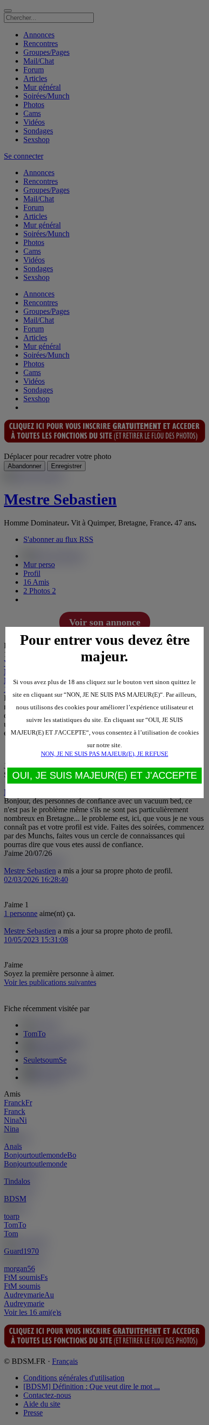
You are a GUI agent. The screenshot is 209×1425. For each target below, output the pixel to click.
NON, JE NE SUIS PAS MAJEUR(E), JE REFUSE (104, 753)
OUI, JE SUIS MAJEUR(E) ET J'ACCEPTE (104, 775)
